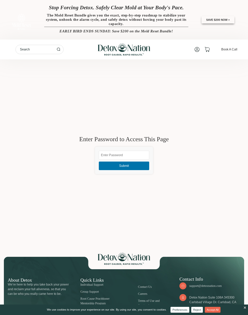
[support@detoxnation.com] (183, 286)
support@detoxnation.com (205, 285)
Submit (124, 165)
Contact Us (145, 286)
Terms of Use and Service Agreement (149, 303)
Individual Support (91, 284)
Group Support (89, 291)
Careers (142, 293)
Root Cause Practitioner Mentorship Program (94, 301)
